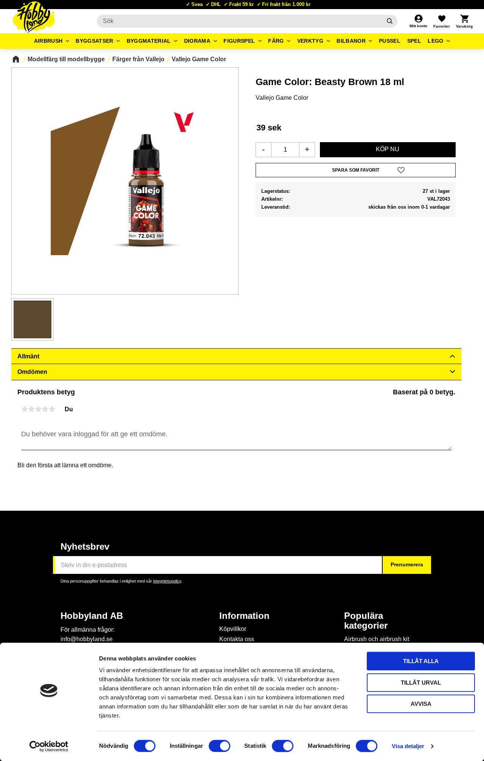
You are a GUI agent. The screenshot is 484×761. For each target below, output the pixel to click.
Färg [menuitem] (276, 41)
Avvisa (421, 704)
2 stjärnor (31, 409)
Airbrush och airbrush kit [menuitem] (376, 639)
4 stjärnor (45, 409)
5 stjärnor (51, 409)
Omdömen (32, 372)
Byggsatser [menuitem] (94, 41)
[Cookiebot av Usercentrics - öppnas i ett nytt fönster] (49, 746)
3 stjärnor (38, 409)
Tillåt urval (421, 682)
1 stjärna (24, 409)
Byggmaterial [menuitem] (149, 41)
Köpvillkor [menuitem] (232, 629)
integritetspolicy (167, 581)
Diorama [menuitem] (197, 41)
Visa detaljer (408, 746)
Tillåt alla (421, 661)
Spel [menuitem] (414, 41)
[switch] (219, 746)
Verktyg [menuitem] (310, 41)
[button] (441, 21)
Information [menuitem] (244, 616)
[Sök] (389, 21)
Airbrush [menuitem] (48, 41)
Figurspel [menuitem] (239, 41)
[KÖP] (388, 149)
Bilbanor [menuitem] (351, 41)
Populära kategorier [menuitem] (366, 621)
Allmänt (28, 356)
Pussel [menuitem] (389, 41)
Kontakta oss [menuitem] (236, 639)
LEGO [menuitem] (435, 41)
